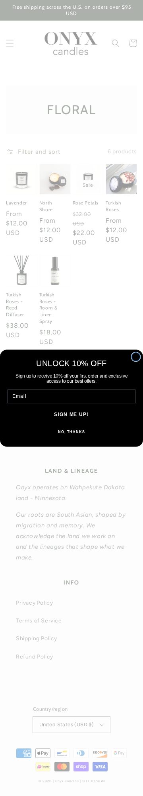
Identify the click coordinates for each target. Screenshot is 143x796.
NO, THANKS (71, 431)
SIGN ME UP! (71, 414)
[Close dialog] (135, 356)
